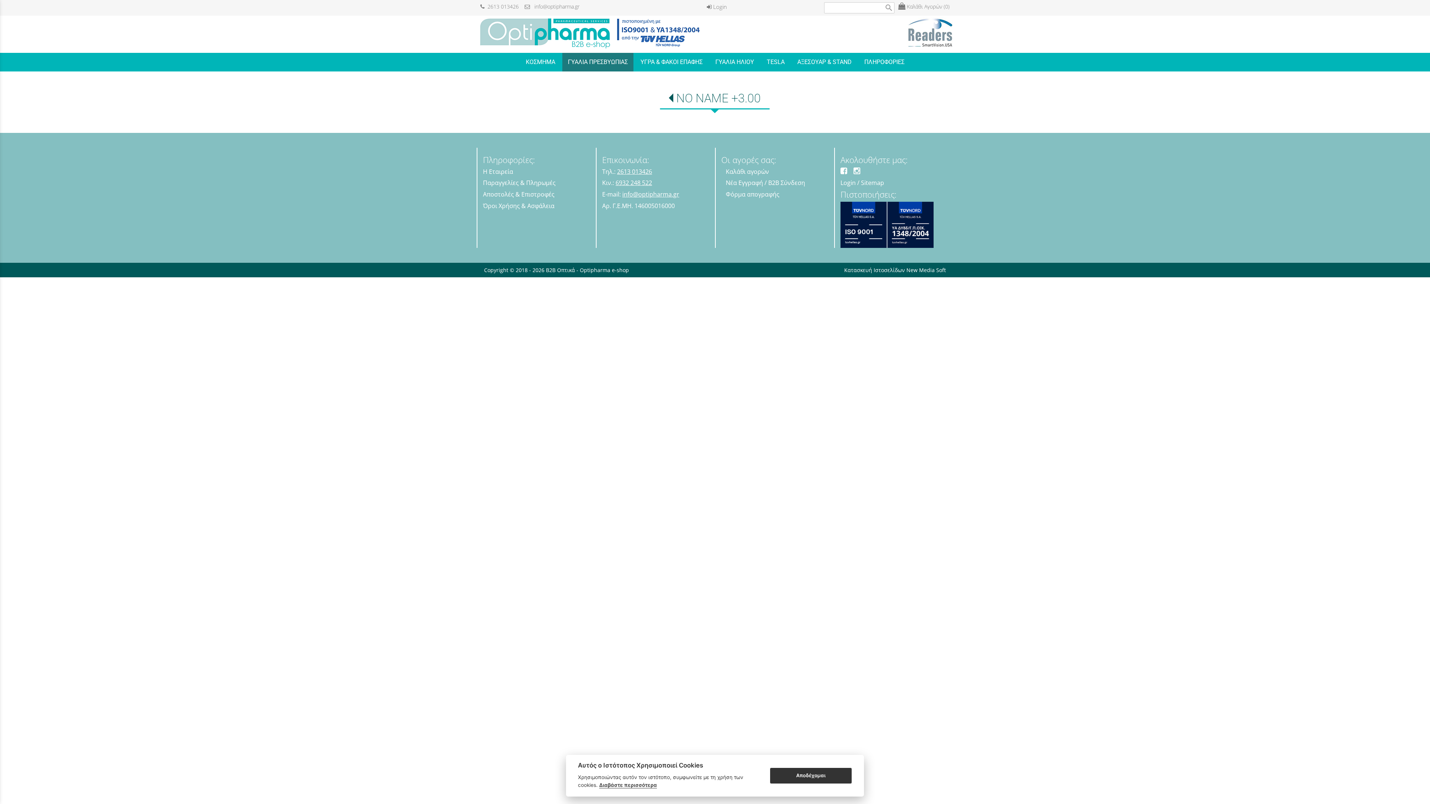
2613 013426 (501, 6)
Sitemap (872, 183)
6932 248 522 (634, 183)
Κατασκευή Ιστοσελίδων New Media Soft (895, 270)
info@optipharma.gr (554, 6)
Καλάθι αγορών (747, 172)
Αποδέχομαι (811, 775)
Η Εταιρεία (498, 172)
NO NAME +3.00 (718, 98)
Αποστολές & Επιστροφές (518, 194)
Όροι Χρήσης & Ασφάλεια (518, 206)
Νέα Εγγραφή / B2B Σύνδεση (765, 183)
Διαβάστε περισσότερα (628, 785)
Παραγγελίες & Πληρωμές (519, 183)
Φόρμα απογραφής (752, 194)
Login (719, 6)
